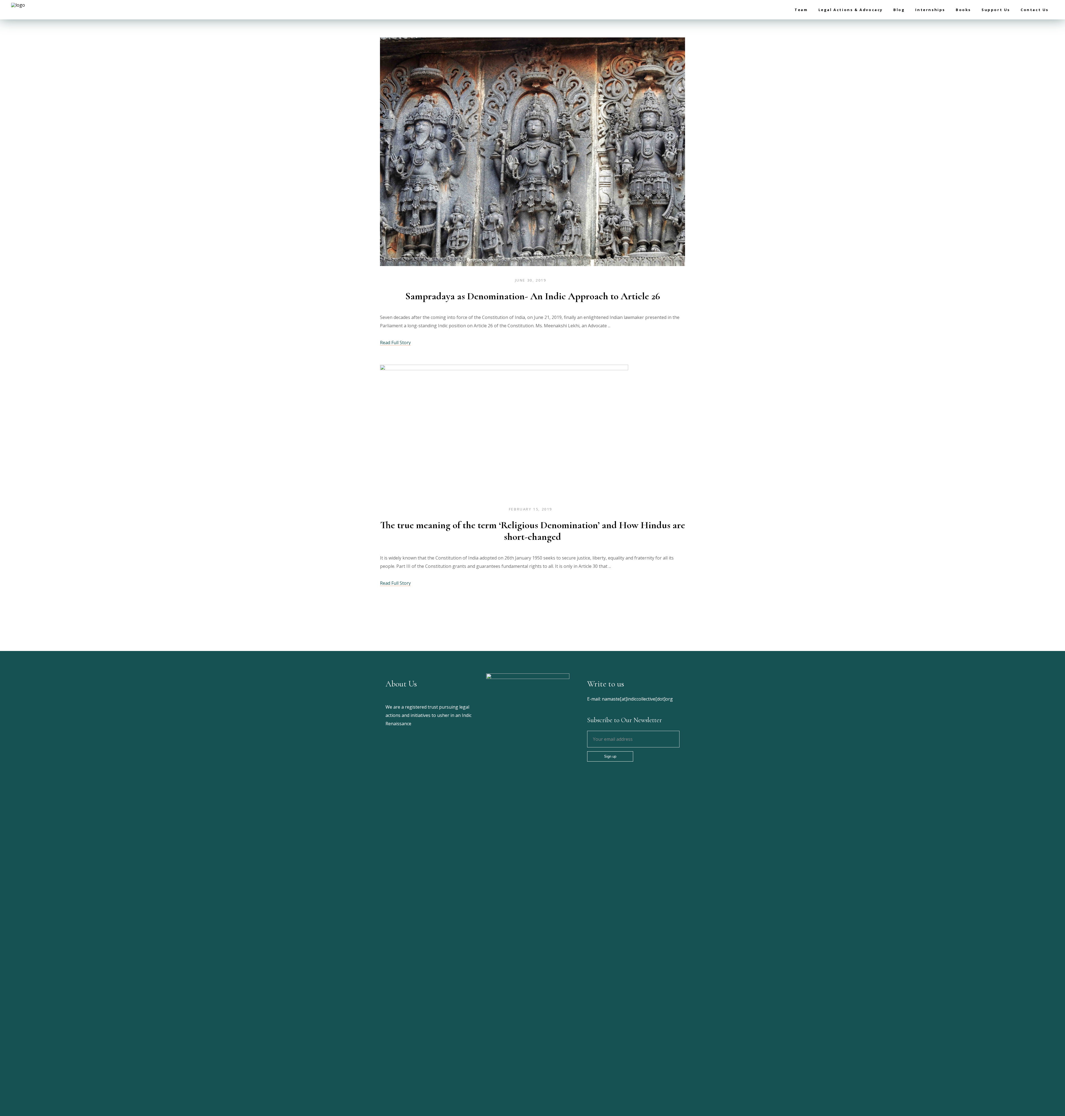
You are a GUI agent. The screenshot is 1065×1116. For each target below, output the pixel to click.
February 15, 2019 (530, 509)
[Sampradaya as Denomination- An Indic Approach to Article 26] (532, 153)
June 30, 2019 (530, 280)
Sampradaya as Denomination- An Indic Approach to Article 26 (532, 296)
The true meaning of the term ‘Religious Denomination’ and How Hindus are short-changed (532, 531)
